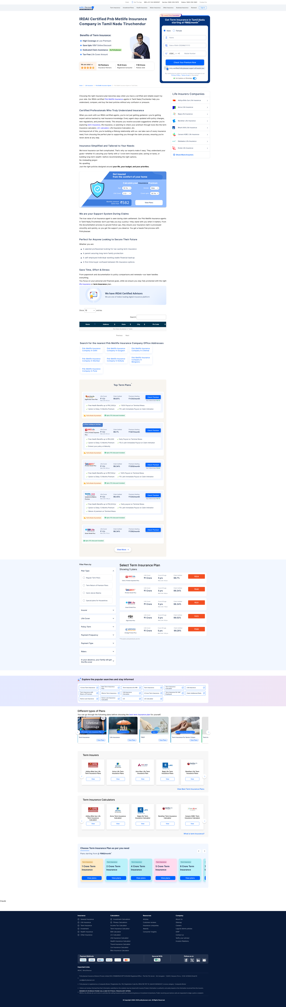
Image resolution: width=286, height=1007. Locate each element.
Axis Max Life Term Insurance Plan (143, 772)
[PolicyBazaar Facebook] (186, 960)
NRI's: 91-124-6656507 (152, 2)
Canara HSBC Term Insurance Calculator (192, 817)
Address (106, 324)
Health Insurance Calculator (120, 941)
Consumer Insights (150, 932)
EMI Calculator (115, 932)
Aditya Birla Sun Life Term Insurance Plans (93, 772)
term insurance (94, 125)
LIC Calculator (148, 699)
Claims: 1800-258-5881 (189, 2)
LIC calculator (103, 128)
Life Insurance (89, 85)
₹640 (196, 589)
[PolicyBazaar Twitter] (192, 960)
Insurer (84, 610)
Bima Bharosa (87, 970)
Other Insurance (86, 935)
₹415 (197, 616)
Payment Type (87, 643)
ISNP (177, 932)
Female (179, 31)
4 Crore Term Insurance (138, 868)
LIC (124, 699)
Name (88, 324)
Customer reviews (149, 922)
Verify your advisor (182, 938)
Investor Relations (182, 941)
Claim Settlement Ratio (194, 693)
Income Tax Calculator (118, 925)
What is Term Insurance (108, 693)
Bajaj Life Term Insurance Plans (167, 772)
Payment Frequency (89, 635)
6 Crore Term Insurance (187, 868)
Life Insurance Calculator (127, 693)
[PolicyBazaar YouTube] (204, 960)
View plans (91, 878)
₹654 (196, 576)
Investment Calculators (121, 919)
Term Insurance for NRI (130, 687)
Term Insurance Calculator (170, 687)
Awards (145, 929)
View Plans (149, 202)
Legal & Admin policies (184, 929)
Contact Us (203, 2)
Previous (119, 335)
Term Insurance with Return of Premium (86, 693)
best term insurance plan (139, 714)
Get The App (138, 2)
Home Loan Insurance (87, 699)
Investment (85, 929)
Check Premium (153, 397)
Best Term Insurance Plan (108, 687)
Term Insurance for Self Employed (172, 693)
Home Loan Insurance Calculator (108, 698)
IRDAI (79, 970)
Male (169, 31)
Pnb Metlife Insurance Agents (103, 85)
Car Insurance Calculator (119, 947)
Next (127, 335)
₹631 (197, 602)
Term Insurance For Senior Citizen (183, 737)
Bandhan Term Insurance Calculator (167, 817)
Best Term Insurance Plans (193, 789)
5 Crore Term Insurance (162, 868)
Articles (145, 919)
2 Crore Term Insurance (151, 693)
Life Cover (85, 618)
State (124, 324)
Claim (127, 2)
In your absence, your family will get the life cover (96, 661)
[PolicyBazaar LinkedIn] (198, 960)
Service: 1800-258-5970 (170, 2)
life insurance (84, 284)
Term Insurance (149, 687)
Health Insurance (87, 932)
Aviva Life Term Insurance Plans (118, 772)
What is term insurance (193, 834)
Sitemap (179, 922)
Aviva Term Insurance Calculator (118, 817)
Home (81, 85)
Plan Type (85, 571)
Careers (178, 925)
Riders (83, 651)
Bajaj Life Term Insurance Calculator (142, 817)
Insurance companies (151, 925)
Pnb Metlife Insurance (114, 99)
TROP (143, 737)
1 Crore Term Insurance (87, 687)
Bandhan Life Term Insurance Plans (192, 772)
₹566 (196, 629)
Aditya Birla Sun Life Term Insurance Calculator (93, 817)
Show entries (90, 310)
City (138, 324)
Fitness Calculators (120, 922)
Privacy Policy (176, 75)
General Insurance (87, 919)
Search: (133, 317)
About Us (179, 919)
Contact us (180, 935)
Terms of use (185, 75)
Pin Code (156, 324)
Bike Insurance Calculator (119, 950)
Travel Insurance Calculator (120, 944)
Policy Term (86, 627)
